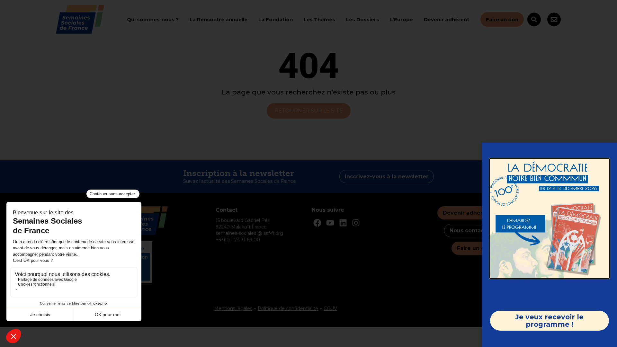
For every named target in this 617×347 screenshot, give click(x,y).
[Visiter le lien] (549, 218)
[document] (308, 173)
